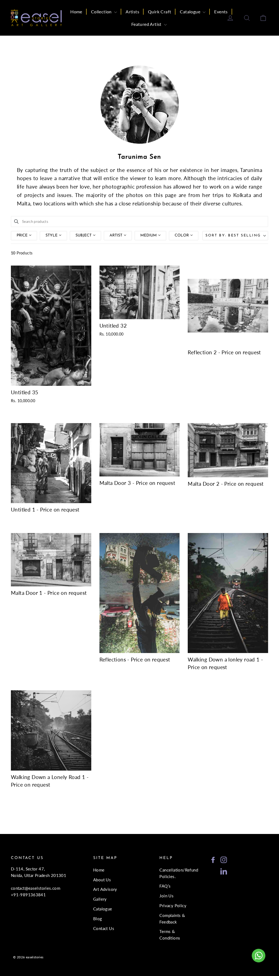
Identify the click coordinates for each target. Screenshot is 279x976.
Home (76, 11)
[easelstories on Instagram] (223, 859)
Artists (132, 11)
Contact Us (103, 928)
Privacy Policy (172, 905)
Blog (97, 918)
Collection (102, 11)
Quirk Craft (159, 11)
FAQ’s (165, 885)
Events (221, 11)
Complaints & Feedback (172, 918)
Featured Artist (147, 24)
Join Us (166, 895)
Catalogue (190, 11)
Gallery (100, 899)
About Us (102, 879)
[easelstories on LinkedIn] (223, 871)
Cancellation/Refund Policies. (175, 873)
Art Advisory (105, 889)
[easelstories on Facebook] (213, 859)
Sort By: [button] (233, 235)
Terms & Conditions (169, 934)
